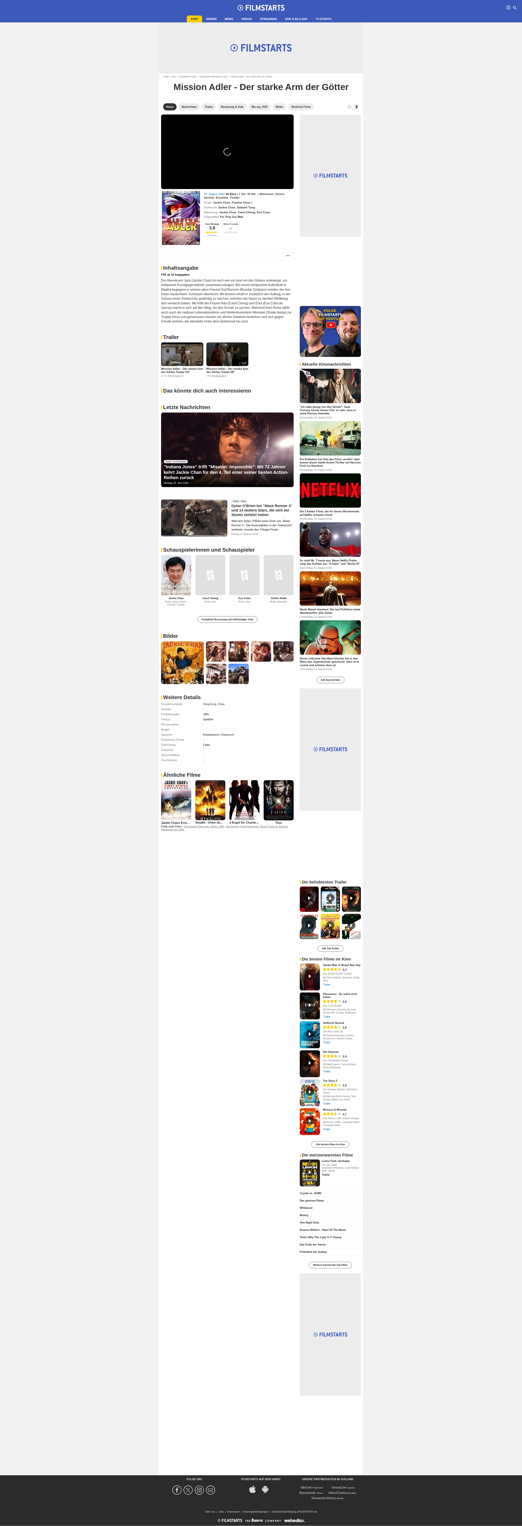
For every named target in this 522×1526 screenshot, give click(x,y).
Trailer (171, 337)
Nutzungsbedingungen (256, 1511)
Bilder (170, 636)
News (229, 19)
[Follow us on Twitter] (189, 1490)
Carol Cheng (246, 212)
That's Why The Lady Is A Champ (321, 1237)
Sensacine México (323, 1498)
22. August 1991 (215, 194)
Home (166, 76)
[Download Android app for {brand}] (267, 1489)
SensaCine (338, 1487)
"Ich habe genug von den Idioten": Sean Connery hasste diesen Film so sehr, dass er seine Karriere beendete (328, 410)
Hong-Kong (209, 704)
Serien (211, 19)
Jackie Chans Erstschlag (178, 822)
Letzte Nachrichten (186, 407)
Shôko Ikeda (278, 598)
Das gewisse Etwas (312, 1200)
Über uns (210, 1511)
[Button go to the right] (356, 107)
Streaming (268, 19)
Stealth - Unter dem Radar (213, 822)
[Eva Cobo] (244, 575)
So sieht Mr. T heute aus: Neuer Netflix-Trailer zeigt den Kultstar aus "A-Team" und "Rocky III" (330, 562)
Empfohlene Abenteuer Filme (213, 76)
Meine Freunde (230, 224)
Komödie (222, 197)
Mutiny (304, 1215)
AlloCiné (306, 1487)
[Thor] (279, 800)
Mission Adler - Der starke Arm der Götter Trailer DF (227, 370)
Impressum (233, 1511)
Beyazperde (307, 1492)
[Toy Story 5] (310, 1092)
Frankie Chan (241, 202)
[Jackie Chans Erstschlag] (176, 800)
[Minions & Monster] (310, 1121)
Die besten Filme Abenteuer (242, 826)
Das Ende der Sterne (313, 1244)
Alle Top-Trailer (330, 948)
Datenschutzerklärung (284, 1511)
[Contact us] (211, 1490)
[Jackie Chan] (176, 575)
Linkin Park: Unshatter (336, 1161)
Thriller (235, 197)
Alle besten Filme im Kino (330, 1144)
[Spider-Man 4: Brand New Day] (310, 977)
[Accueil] (261, 8)
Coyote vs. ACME (311, 1193)
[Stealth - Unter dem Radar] (210, 800)
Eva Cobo (263, 212)
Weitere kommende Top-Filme (330, 1265)
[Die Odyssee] (310, 1063)
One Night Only (309, 1222)
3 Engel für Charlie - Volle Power (252, 822)
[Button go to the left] (349, 107)
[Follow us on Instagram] (200, 1490)
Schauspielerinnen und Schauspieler (209, 550)
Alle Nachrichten (330, 680)
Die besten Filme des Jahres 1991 (204, 826)
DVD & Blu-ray (296, 19)
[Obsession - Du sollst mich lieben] (310, 1005)
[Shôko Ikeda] (279, 575)
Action (279, 194)
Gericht (209, 197)
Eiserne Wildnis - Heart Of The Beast (323, 1229)
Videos (246, 19)
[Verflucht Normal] (310, 1034)
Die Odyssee (331, 1051)
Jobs (221, 1511)
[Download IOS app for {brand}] (255, 1489)
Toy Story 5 (330, 1080)
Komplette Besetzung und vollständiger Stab (227, 619)
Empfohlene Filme (188, 76)
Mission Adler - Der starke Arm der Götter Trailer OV (182, 370)
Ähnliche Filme (181, 775)
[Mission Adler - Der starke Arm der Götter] (181, 218)
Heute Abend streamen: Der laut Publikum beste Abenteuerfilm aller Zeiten (330, 611)
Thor (278, 822)
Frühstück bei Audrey (313, 1251)
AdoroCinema (337, 1492)
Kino (194, 19)
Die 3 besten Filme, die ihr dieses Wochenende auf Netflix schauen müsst (329, 513)
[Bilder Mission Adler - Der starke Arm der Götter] (182, 662)
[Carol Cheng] (210, 575)
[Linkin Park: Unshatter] (310, 1173)
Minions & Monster (335, 1109)
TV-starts (323, 19)
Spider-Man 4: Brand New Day (342, 965)
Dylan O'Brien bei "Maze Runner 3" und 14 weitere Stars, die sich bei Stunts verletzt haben (261, 510)
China (221, 704)
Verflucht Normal (333, 1022)
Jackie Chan (221, 202)
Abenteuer (266, 194)
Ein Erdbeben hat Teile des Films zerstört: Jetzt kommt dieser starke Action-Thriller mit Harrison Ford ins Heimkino (330, 462)
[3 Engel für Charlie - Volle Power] (244, 800)
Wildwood (306, 1207)
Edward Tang (246, 207)
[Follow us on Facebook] (177, 1490)
